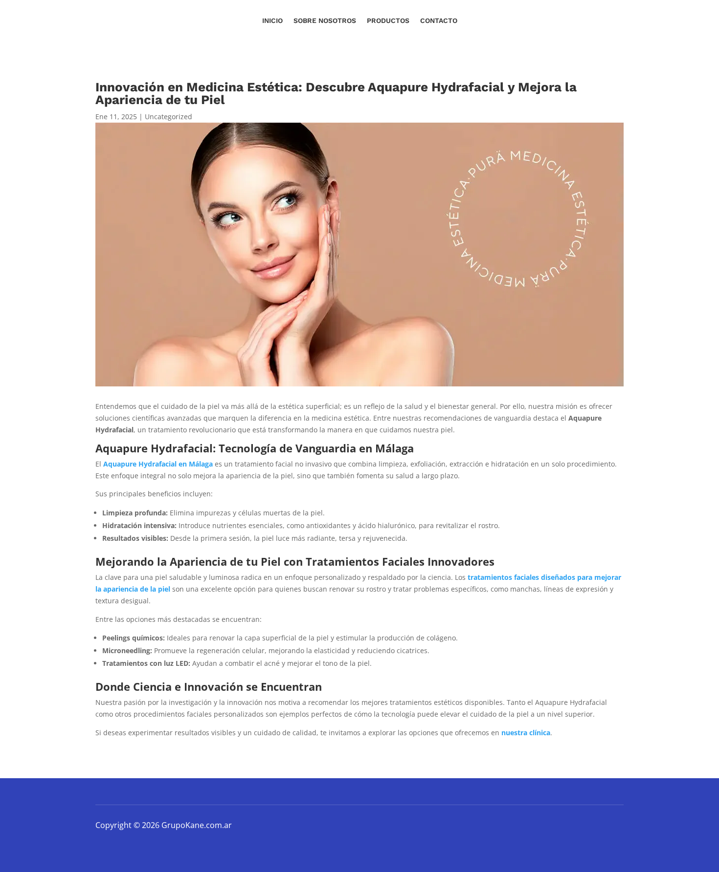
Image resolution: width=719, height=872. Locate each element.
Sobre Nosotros (324, 20)
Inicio (272, 20)
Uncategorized (168, 116)
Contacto (438, 20)
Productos (388, 20)
